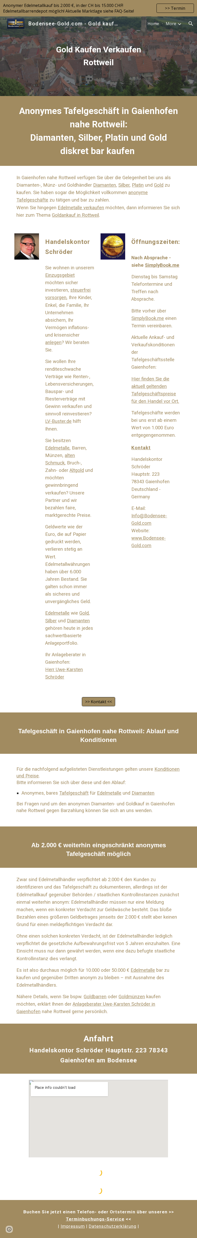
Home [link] (153, 23)
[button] (191, 23)
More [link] (171, 23)
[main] (98, 56)
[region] (98, 8)
